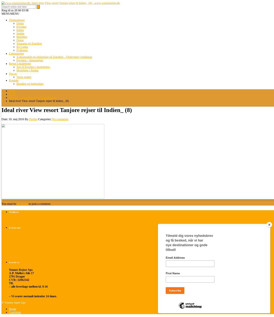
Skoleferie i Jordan (27, 70)
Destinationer (17, 20)
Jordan (20, 33)
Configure (15, 312)
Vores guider (23, 77)
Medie (12, 94)
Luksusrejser (16, 53)
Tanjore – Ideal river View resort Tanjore (33, 97)
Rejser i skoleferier (20, 63)
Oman (20, 40)
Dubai (20, 23)
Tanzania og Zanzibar (29, 43)
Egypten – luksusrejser (29, 60)
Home (12, 90)
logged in (22, 203)
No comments (60, 119)
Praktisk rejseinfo (20, 241)
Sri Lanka (22, 46)
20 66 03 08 (21, 283)
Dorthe (33, 119)
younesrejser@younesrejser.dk (28, 292)
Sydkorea (22, 50)
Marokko (21, 36)
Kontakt (13, 80)
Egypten (21, 26)
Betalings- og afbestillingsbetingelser (31, 235)
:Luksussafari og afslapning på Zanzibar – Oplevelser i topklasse (54, 57)
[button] (10, 13)
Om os (13, 73)
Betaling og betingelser (29, 83)
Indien (20, 30)
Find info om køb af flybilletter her (31, 219)
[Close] (269, 225)
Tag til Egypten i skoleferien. (33, 67)
